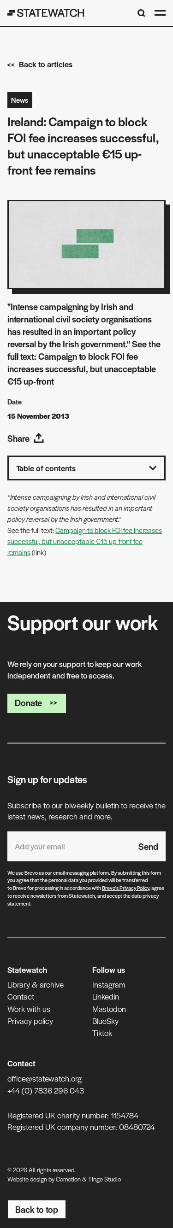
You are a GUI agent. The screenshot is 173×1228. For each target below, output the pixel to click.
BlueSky (105, 1020)
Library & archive (35, 984)
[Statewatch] (45, 13)
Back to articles (45, 64)
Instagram (108, 984)
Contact (20, 996)
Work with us (28, 1008)
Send (148, 846)
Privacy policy (30, 1020)
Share (18, 438)
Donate (28, 702)
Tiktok (102, 1032)
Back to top (36, 1209)
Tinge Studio (104, 1179)
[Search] (141, 13)
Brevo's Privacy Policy (125, 887)
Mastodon (109, 1008)
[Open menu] (160, 12)
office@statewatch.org (44, 1078)
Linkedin (105, 996)
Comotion (68, 1179)
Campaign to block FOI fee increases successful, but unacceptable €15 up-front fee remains (84, 541)
